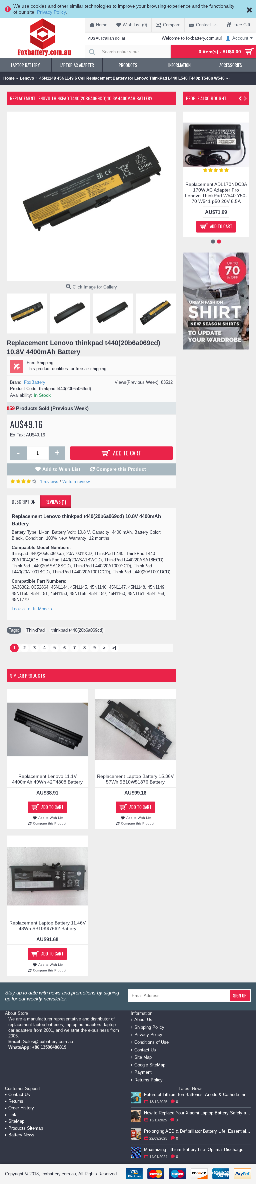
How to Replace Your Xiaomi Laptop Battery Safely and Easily (197, 1112)
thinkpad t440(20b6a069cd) (77, 630)
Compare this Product (121, 469)
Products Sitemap (25, 1128)
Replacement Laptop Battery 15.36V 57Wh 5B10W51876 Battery (135, 779)
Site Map (143, 1057)
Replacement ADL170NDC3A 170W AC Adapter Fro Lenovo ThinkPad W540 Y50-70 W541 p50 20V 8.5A (216, 193)
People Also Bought (206, 98)
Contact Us (145, 1049)
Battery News (21, 1134)
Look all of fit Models (32, 608)
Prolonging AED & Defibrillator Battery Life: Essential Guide (197, 1131)
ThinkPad (35, 630)
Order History (21, 1107)
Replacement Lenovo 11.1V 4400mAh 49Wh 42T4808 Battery (47, 779)
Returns (15, 1101)
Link (12, 1114)
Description (23, 501)
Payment (143, 1072)
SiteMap (16, 1121)
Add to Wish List (61, 469)
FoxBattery (34, 382)
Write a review (76, 481)
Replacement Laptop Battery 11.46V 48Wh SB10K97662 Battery (47, 925)
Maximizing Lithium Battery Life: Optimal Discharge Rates (197, 1149)
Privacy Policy (51, 12)
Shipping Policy (149, 1027)
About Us (143, 1019)
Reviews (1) (55, 501)
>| (114, 647)
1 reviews (49, 481)
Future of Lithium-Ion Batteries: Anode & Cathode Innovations (197, 1094)
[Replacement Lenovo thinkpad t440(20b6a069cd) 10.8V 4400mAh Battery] (91, 196)
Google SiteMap (149, 1064)
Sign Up (240, 995)
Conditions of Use (151, 1042)
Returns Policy (148, 1079)
